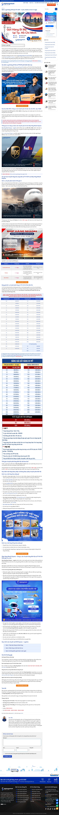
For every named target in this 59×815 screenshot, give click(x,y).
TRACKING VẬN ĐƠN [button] (51, 4)
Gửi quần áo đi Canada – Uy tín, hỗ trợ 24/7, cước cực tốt (52, 101)
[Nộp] (56, 9)
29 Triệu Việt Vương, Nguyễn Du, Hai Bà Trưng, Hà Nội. (51, 791)
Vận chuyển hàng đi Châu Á (22, 799)
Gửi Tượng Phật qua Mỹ (20, 497)
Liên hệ (56, 2)
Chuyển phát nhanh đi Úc (50, 44)
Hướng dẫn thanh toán (36, 793)
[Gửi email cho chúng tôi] (54, 809)
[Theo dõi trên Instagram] (48, 809)
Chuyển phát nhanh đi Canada (49, 47)
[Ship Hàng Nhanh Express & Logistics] (8, 4)
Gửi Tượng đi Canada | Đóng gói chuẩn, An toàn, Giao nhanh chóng (52, 72)
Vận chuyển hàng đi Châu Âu (23, 797)
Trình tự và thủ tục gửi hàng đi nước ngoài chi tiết (18, 174)
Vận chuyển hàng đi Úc (22, 793)
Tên (4, 747)
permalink (21, 713)
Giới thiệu (25, 2)
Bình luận (5, 737)
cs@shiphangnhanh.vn (54, 806)
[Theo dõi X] (52, 809)
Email (17, 747)
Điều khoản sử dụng (36, 791)
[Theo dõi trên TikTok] (50, 809)
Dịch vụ (3, 8)
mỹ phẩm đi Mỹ (9, 483)
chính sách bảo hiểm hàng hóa (8, 675)
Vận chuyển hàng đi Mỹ (22, 789)
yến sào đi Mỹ (7, 493)
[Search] (57, 4)
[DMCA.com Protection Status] (3, 804)
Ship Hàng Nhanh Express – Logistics (9, 127)
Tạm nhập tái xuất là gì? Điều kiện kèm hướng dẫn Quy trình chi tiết (52, 95)
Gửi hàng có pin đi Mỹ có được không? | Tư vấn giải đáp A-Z (52, 66)
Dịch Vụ (31, 2)
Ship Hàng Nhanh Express (9, 57)
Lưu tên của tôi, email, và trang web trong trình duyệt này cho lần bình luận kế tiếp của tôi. (20, 753)
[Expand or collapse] (23, 45)
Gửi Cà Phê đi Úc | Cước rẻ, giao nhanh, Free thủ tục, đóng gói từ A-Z (52, 83)
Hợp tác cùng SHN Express (37, 789)
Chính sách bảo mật (36, 795)
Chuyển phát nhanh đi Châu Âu (50, 58)
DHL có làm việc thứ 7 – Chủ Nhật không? (52, 78)
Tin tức (51, 2)
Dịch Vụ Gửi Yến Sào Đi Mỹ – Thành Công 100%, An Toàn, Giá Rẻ (52, 89)
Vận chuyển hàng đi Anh (22, 791)
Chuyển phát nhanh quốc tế (42, 2)
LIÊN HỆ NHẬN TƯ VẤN (22, 105)
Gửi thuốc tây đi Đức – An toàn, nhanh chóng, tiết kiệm (52, 107)
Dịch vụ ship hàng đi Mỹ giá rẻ (7, 133)
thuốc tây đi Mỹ (9, 479)
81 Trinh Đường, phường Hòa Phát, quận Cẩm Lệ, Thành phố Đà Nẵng (51, 799)
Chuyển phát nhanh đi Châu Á (51, 55)
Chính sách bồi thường (36, 797)
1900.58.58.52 (42, 781)
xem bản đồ (4, 667)
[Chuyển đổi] (4, 645)
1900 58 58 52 (35, 60)
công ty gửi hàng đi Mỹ (19, 67)
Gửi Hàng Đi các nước (21, 801)
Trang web (31, 747)
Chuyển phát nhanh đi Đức (50, 52)
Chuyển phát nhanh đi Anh (50, 50)
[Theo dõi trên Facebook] (46, 809)
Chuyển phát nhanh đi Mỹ (50, 42)
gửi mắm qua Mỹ (14, 493)
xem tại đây (13, 502)
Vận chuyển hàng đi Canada (22, 795)
